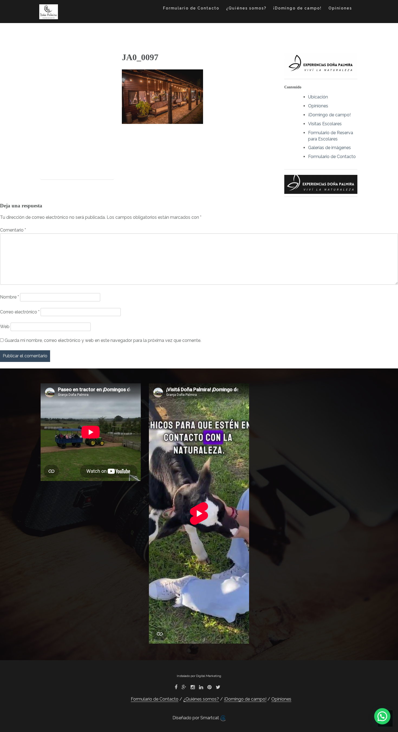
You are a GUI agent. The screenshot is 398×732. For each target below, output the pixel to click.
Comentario (13, 230)
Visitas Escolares (325, 123)
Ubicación (318, 96)
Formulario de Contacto (191, 8)
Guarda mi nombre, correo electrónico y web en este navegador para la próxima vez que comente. (103, 340)
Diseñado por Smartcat (196, 717)
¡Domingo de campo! (297, 8)
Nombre (9, 297)
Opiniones (340, 8)
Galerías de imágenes (329, 147)
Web (4, 326)
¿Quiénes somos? (246, 8)
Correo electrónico (20, 311)
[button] (382, 716)
